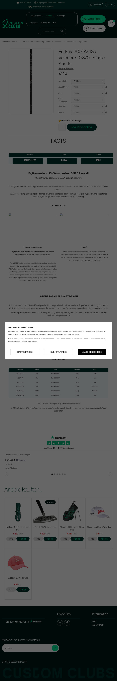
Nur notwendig (59, 352)
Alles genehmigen (92, 352)
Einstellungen (25, 352)
